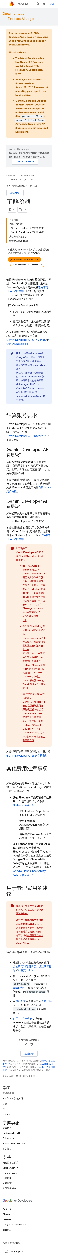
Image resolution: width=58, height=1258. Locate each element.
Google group (10, 1172)
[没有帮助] (36, 186)
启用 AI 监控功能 (22, 1018)
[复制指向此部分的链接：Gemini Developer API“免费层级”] (24, 455)
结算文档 (24, 755)
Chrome (7, 1214)
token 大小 (19, 987)
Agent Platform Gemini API (27, 264)
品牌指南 (7, 1183)
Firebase (10, 175)
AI (32, 179)
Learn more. (23, 44)
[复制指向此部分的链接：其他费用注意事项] (9, 775)
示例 (5, 1103)
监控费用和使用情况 (24, 966)
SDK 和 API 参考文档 (13, 1098)
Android (7, 1209)
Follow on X (8, 1138)
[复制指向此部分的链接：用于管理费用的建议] (15, 895)
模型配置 (20, 1001)
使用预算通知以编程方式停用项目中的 (29, 939)
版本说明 (7, 1178)
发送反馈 (14, 192)
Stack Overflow (10, 1167)
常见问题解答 (9, 1188)
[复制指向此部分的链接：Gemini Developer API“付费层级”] (24, 507)
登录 (52, 3)
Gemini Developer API (26, 259)
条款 (5, 1243)
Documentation (14, 14)
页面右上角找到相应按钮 (33, 614)
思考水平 (46, 1001)
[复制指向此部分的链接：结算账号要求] (40, 416)
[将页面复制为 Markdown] (20, 209)
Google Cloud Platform (14, 1224)
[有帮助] (31, 186)
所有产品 (7, 1229)
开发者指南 (8, 1093)
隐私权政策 (15, 1243)
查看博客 (7, 1127)
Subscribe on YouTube (14, 1143)
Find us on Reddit (11, 1133)
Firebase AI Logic (21, 19)
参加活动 (7, 1148)
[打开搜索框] (38, 4)
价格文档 (24, 340)
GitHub (6, 1113)
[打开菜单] (5, 4)
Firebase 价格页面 (23, 805)
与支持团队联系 (10, 1162)
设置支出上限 (26, 970)
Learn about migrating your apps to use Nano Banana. (31, 91)
